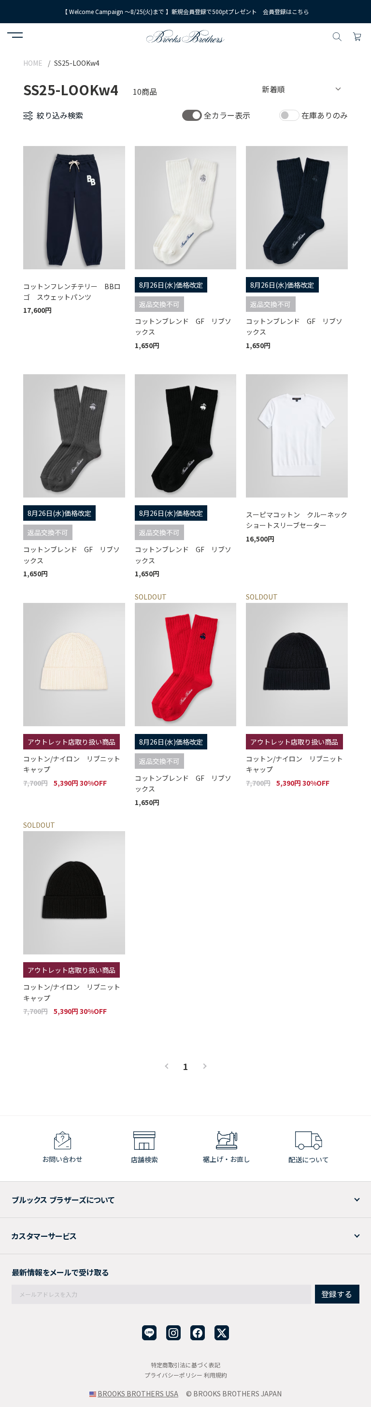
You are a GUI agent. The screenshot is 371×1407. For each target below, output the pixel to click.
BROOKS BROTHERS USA (138, 1393)
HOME (33, 63)
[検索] (337, 35)
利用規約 (215, 1375)
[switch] (192, 115)
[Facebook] (197, 1332)
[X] (221, 1332)
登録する (336, 1294)
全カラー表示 (227, 115)
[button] (15, 36)
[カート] (357, 35)
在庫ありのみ (324, 115)
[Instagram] (173, 1332)
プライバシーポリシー (173, 1375)
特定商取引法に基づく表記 (185, 1365)
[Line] (149, 1332)
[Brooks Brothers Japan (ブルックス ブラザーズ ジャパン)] (185, 35)
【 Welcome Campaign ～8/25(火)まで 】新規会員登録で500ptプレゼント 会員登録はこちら (185, 11)
